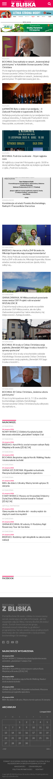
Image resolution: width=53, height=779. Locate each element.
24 (33, 738)
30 (26, 743)
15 (19, 733)
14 (12, 733)
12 (47, 727)
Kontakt (39, 769)
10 (33, 727)
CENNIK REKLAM (35, 766)
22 (19, 738)
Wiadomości (19, 766)
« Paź (4, 749)
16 (26, 733)
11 (40, 727)
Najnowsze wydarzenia (17, 651)
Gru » (48, 749)
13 (6, 733)
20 (6, 738)
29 (19, 743)
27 (6, 743)
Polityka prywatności (22, 769)
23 (26, 738)
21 (12, 738)
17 (33, 733)
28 (12, 743)
